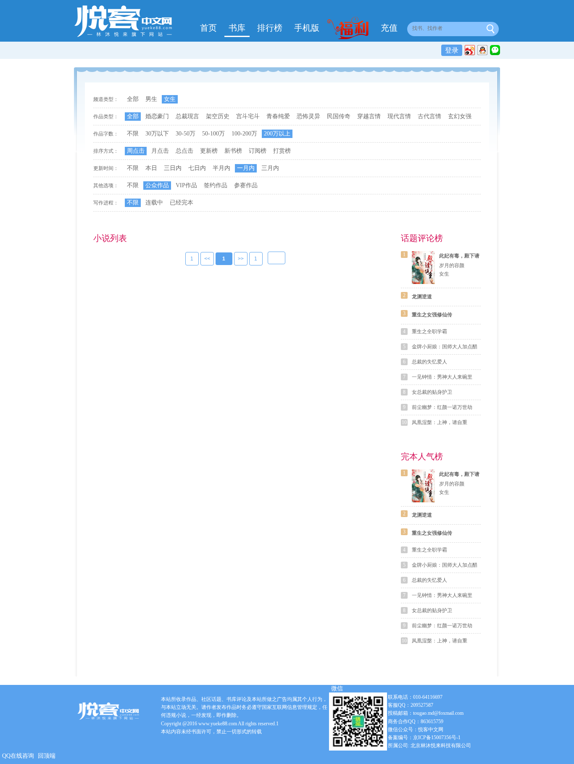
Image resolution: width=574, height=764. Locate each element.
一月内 (246, 168)
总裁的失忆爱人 (429, 362)
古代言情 (429, 116)
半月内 (221, 168)
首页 (208, 27)
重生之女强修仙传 (432, 315)
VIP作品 (186, 185)
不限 (133, 133)
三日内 (173, 168)
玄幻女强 (459, 116)
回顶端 (46, 756)
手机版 (306, 27)
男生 (151, 99)
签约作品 (215, 185)
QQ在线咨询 (18, 756)
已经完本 (181, 202)
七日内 (197, 168)
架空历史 (217, 116)
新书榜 (233, 151)
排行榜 (269, 27)
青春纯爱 (278, 116)
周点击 (136, 151)
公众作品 (157, 185)
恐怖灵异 (308, 116)
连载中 (154, 202)
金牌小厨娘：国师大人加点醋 (444, 347)
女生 (170, 99)
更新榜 (209, 151)
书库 (237, 27)
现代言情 (399, 116)
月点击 (160, 151)
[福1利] (350, 29)
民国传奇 (338, 116)
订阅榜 (257, 151)
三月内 (270, 168)
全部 (133, 99)
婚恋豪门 (157, 116)
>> (241, 259)
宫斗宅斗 (248, 116)
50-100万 (213, 133)
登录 (451, 50)
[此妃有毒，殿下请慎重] (423, 267)
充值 (389, 27)
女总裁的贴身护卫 (432, 392)
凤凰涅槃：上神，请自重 (439, 422)
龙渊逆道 (422, 297)
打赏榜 (282, 151)
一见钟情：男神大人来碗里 (442, 377)
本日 (151, 168)
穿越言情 (369, 116)
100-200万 (244, 133)
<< (207, 259)
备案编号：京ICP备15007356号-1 (424, 737)
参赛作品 (246, 185)
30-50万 (185, 133)
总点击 (184, 151)
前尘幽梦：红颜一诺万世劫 (442, 407)
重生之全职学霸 (429, 331)
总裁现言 (187, 116)
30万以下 (157, 133)
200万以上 (277, 133)
